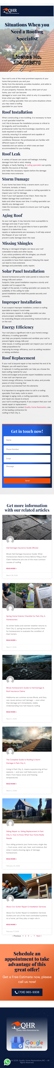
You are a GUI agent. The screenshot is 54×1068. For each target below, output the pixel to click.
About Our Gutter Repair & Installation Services (26, 906)
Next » (39, 936)
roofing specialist (34, 165)
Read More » (11, 568)
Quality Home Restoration (35, 407)
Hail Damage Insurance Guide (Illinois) (22, 548)
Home (5, 51)
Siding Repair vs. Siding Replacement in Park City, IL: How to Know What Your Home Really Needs (25, 834)
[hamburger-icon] (49, 11)
